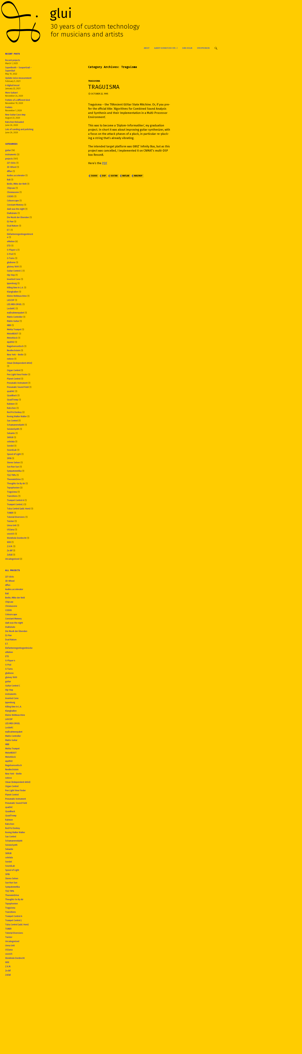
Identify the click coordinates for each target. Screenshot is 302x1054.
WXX (9, 542)
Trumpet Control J (15, 504)
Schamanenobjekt (15, 425)
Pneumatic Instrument (17, 383)
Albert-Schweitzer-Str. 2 (166, 48)
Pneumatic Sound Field (18, 387)
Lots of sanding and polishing (19, 129)
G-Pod (10, 254)
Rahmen (11, 404)
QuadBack (12, 395)
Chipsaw (11, 188)
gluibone (11, 262)
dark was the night (16, 209)
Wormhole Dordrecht (16, 538)
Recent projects (12, 60)
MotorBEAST (12, 333)
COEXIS (10, 196)
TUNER (10, 513)
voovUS (10, 534)
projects (9, 159)
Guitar (114, 176)
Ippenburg (12, 283)
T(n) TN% (11, 475)
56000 (94, 176)
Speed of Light (14, 454)
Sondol (10, 446)
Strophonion (203, 48)
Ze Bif (9, 550)
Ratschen (11, 408)
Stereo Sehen (13, 462)
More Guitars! (11, 93)
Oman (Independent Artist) (19, 363)
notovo (10, 359)
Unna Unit (11, 525)
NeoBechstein (13, 350)
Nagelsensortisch (15, 346)
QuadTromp (12, 399)
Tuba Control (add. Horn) (18, 508)
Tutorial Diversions (16, 517)
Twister (10, 521)
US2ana (10, 529)
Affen (9, 171)
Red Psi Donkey (14, 412)
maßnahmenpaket (15, 313)
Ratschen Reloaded (14, 122)
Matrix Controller (15, 317)
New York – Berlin (15, 354)
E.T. (8, 230)
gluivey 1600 (13, 266)
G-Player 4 (12, 250)
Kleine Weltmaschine (17, 296)
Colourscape (13, 200)
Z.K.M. (10, 546)
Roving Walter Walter (17, 416)
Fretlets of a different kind (17, 100)
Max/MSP (138, 176)
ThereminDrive (14, 479)
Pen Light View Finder (17, 374)
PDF (104, 163)
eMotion (11, 241)
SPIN (9, 458)
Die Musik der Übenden (18, 217)
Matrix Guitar (13, 321)
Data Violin (187, 48)
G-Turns (11, 258)
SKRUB (10, 437)
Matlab (125, 176)
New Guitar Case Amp (15, 115)
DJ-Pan (10, 221)
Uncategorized (12, 559)
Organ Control (13, 370)
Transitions (12, 496)
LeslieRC (11, 308)
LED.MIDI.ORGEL (14, 304)
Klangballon (12, 292)
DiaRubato (12, 213)
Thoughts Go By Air (16, 483)
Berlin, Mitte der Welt (17, 184)
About (146, 48)
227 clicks (11, 163)
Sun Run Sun (13, 467)
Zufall (9, 555)
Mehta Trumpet (14, 329)
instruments (10, 154)
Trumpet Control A (15, 500)
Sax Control (12, 420)
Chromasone (13, 192)
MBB (9, 325)
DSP (104, 176)
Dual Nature (12, 226)
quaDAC (11, 391)
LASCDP (10, 300)
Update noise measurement (18, 78)
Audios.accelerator (16, 175)
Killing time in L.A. (15, 287)
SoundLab (12, 450)
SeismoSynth (13, 429)
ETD (9, 245)
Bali (8, 179)
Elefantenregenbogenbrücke (19, 648)
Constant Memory (15, 205)
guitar (8, 150)
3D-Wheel (11, 167)
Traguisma (94, 81)
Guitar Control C (14, 271)
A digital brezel (12, 85)
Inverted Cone (13, 279)
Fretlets (8, 107)
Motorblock (12, 338)
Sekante (11, 433)
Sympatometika (14, 471)
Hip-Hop (11, 275)
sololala (11, 441)
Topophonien (13, 487)
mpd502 (10, 342)
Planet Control (13, 379)
